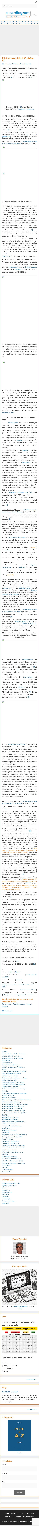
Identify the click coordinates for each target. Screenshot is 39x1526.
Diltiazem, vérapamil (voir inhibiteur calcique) (16, 1100)
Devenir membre (19, 1004)
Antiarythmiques (7, 1063)
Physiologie (5, 1194)
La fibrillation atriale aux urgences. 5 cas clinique (19, 143)
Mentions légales (11, 1513)
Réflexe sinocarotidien (9, 1157)
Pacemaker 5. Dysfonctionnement (13, 1148)
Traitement (8, 1011)
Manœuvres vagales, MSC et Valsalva (14, 1135)
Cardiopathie (6, 1190)
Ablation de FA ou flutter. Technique (14, 1054)
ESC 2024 (6, 256)
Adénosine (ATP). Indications (11, 1056)
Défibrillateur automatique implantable (14, 1093)
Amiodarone (6, 1060)
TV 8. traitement (7, 1170)
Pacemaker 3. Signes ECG (10, 1143)
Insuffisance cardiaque (9, 1124)
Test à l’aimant (6, 1165)
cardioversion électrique (16, 537)
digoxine (20, 440)
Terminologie (6, 1199)
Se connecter (7, 1004)
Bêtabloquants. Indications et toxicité (14, 1071)
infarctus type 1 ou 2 (24, 622)
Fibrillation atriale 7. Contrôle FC (12, 1108)
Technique (5, 1197)
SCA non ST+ (8, 1369)
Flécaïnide (5, 1115)
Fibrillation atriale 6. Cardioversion (13, 1106)
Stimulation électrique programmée (13, 1163)
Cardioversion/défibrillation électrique (14, 1089)
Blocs (3, 1188)
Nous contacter (28, 1517)
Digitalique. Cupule (8, 1095)
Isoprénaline (6, 1128)
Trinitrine (4, 1167)
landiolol (22, 567)
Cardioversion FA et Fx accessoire (13, 1082)
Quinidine (5, 1154)
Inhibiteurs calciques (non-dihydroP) (13, 1122)
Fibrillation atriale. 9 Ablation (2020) (13, 1113)
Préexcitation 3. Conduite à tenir (12, 1152)
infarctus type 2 (29, 624)
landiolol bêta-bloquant (10, 594)
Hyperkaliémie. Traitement (10, 1117)
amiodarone (26, 463)
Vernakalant (6, 1172)
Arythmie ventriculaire (9, 1186)
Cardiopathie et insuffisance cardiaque (14, 1078)
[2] (30, 77)
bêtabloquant (13, 267)
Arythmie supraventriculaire (11, 1184)
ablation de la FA (8, 413)
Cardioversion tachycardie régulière (13, 1084)
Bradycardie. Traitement (9, 1076)
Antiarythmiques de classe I (11, 1065)
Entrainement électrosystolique (12, 1102)
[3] (20, 129)
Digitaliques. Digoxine (9, 1098)
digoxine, (18, 269)
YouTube (8, 1517)
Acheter (19, 1453)
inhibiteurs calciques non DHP (21, 492)
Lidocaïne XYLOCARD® (9, 1130)
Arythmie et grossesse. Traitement (13, 1067)
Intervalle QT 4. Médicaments (11, 1126)
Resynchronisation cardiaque (11, 1159)
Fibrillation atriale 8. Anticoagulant (13, 1111)
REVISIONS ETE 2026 (10, 1392)
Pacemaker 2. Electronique (10, 1141)
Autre (6, 1371)
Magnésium (5, 1133)
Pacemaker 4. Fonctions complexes (13, 1146)
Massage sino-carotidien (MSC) (12, 1137)
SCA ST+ (7, 1363)
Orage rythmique (7, 1139)
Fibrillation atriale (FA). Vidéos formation (15, 1104)
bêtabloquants (13, 423)
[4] (7, 505)
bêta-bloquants (24, 588)
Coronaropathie (7, 1192)
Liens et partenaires (27, 1513)
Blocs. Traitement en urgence (11, 1074)
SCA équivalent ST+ (11, 1366)
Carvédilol (5, 1091)
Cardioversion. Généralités (10, 1087)
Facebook (17, 1517)
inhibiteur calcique (30, 267)
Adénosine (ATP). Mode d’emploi (12, 1058)
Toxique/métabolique (8, 1201)
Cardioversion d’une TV (9, 1080)
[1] (11, 77)
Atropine (4, 1069)
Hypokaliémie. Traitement (10, 1119)
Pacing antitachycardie (9, 1150)
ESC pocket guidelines (26, 109)
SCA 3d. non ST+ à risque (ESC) (12, 1161)
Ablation (4, 1052)
